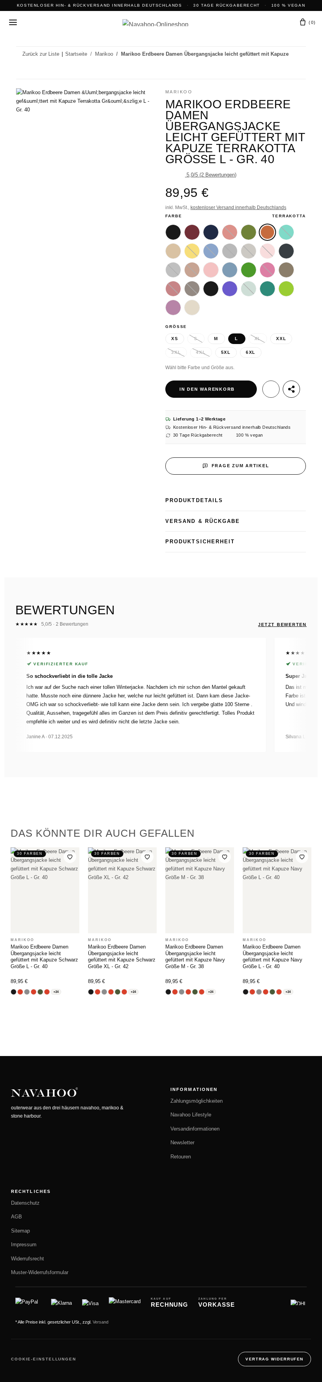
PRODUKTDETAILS (194, 500)
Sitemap (20, 1231)
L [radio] (236, 338)
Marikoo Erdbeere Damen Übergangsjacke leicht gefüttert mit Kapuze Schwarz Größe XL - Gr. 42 (122, 957)
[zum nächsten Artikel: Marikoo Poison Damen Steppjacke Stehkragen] (297, 70)
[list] (161, 695)
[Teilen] (291, 389)
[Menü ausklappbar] (13, 22)
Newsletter (182, 1142)
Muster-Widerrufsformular (39, 1272)
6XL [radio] (251, 352)
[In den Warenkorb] (22, 84)
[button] (265, 22)
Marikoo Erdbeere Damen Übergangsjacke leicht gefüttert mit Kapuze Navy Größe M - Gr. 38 (195, 957)
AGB (16, 1217)
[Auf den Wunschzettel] (271, 389)
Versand (100, 1322)
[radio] (173, 232)
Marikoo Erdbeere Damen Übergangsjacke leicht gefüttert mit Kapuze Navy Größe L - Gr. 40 (272, 957)
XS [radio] (174, 338)
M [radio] (216, 338)
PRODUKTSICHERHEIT (200, 541)
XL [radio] (258, 338)
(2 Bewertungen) (211, 175)
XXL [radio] (281, 338)
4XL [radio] (201, 352)
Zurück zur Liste (40, 54)
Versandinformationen (195, 1129)
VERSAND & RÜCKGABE (202, 521)
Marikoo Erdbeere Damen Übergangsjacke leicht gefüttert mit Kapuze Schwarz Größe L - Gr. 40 (44, 957)
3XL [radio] (176, 352)
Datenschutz (25, 1203)
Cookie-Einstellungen (43, 1359)
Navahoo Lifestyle (190, 1115)
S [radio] (196, 338)
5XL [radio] (226, 352)
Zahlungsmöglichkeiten (196, 1101)
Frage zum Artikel (240, 465)
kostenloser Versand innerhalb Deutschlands (238, 207)
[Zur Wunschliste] (70, 856)
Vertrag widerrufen (274, 1359)
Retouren (180, 1157)
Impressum (24, 1244)
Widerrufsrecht (27, 1259)
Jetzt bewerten (282, 624)
